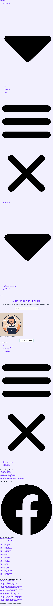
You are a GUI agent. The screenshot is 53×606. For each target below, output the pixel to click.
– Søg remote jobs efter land (6, 538)
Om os (4, 91)
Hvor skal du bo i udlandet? (10, 88)
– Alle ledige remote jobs (5, 471)
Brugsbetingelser (6, 350)
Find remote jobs (6, 2)
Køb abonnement (6, 3)
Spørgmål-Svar (7, 89)
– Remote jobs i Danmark (5, 472)
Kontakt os (5, 92)
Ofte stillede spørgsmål (8, 347)
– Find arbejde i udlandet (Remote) (8, 474)
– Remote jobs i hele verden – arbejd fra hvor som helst (12, 478)
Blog (5, 86)
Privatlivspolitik (6, 348)
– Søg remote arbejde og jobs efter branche (10, 540)
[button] (26, 147)
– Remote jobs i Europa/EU (6, 477)
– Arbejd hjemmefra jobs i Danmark (8, 475)
